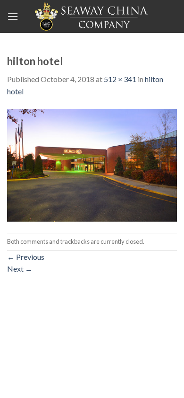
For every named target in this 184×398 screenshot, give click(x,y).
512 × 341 (120, 79)
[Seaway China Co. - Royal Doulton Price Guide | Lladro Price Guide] (92, 16)
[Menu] (12, 16)
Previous (25, 256)
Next (20, 268)
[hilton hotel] (92, 163)
